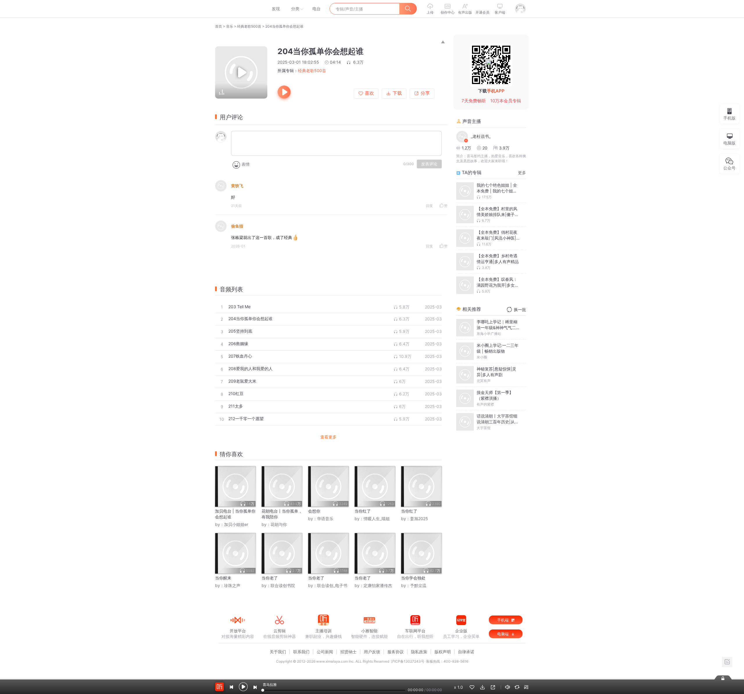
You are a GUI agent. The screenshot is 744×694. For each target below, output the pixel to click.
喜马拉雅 (237, 8)
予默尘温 (418, 585)
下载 (397, 93)
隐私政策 (419, 651)
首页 (218, 26)
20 (484, 147)
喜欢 (369, 93)
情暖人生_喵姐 (377, 518)
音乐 (229, 26)
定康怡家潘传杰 (378, 585)
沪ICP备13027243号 (407, 661)
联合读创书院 (283, 585)
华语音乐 (325, 518)
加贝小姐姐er (236, 524)
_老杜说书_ (481, 136)
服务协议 (395, 651)
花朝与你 (279, 524)
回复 (429, 206)
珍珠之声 (232, 585)
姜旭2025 (419, 518)
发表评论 (429, 164)
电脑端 (503, 633)
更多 (522, 172)
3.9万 (504, 147)
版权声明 (442, 651)
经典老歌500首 (249, 26)
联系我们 (301, 651)
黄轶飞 (237, 185)
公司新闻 (325, 651)
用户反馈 (372, 651)
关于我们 (278, 651)
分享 (425, 93)
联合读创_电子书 (332, 585)
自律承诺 (466, 651)
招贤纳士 (348, 651)
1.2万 (466, 147)
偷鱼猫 (237, 226)
